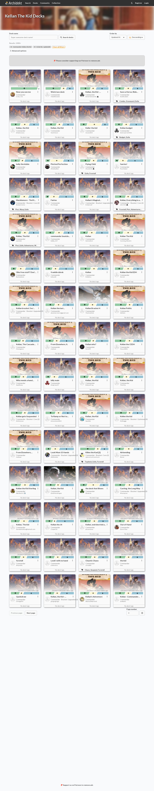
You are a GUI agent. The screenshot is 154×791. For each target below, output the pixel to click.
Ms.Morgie (54, 205)
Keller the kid (91, 128)
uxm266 (19, 241)
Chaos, (88, 570)
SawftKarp (19, 385)
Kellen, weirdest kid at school (95, 525)
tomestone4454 (56, 421)
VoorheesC (54, 133)
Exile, (87, 173)
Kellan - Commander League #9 (129, 597)
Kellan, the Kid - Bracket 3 (58, 597)
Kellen (88, 272)
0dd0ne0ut (54, 457)
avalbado (123, 601)
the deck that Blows (94, 488)
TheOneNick (89, 313)
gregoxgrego (55, 601)
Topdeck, (88, 462)
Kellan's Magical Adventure (92, 200)
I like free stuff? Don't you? (26, 272)
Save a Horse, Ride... (129, 92)
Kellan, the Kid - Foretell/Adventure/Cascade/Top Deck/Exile (96, 92)
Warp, (22, 209)
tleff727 (18, 313)
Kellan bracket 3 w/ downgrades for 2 (24, 308)
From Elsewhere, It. (59, 344)
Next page (31, 613)
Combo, (122, 101)
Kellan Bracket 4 (92, 308)
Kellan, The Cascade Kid (25, 344)
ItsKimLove (19, 421)
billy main (55, 380)
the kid (123, 561)
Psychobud (123, 169)
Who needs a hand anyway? (24, 380)
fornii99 (88, 349)
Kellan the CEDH (127, 344)
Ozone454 (88, 133)
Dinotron (88, 493)
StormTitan (123, 529)
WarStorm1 (20, 493)
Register (138, 3)
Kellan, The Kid (22, 236)
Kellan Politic (126, 308)
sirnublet (88, 565)
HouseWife (124, 349)
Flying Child (90, 164)
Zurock (122, 277)
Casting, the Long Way (130, 488)
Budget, (122, 137)
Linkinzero (54, 565)
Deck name (13, 33)
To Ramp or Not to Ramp (59, 416)
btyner (122, 457)
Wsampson (123, 493)
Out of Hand (125, 525)
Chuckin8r (88, 169)
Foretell (92, 173)
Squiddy (88, 421)
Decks (35, 3)
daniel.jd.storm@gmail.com (60, 313)
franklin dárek (57, 272)
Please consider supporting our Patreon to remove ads (78, 61)
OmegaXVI (19, 601)
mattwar (53, 349)
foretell (19, 561)
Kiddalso (88, 277)
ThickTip (123, 385)
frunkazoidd (20, 169)
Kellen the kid (126, 416)
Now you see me (23, 92)
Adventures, (136, 209)
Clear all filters (59, 47)
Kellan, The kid (22, 525)
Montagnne (20, 349)
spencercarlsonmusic (92, 457)
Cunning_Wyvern (125, 241)
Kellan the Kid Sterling (26, 488)
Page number (132, 609)
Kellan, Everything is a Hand (130, 200)
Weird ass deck (58, 92)
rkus (121, 565)
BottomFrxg (89, 385)
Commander (20, 95)
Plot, (17, 209)
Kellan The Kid (126, 236)
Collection (56, 3)
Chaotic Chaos (92, 561)
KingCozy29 (55, 385)
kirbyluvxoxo (20, 133)
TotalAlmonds (55, 96)
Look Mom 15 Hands (60, 452)
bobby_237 (54, 241)
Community (45, 3)
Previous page (16, 613)
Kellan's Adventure (93, 597)
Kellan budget (126, 128)
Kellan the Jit (56, 525)
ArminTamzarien (90, 96)
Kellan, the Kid (22, 128)
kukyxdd (53, 277)
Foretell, (123, 209)
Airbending (125, 452)
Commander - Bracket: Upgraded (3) (99, 203)
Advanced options (19, 51)
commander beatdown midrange (61, 236)
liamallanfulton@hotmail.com (25, 529)
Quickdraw (21, 597)
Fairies (54, 200)
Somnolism (89, 241)
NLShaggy (123, 421)
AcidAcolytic (124, 96)
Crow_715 (19, 96)
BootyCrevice (20, 205)
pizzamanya (89, 529)
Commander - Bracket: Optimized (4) (134, 419)
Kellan (88, 236)
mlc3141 (123, 205)
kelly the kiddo (22, 164)
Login (146, 3)
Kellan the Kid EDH (128, 272)
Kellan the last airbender (57, 308)
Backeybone (20, 277)
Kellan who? (90, 344)
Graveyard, (130, 101)
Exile (137, 101)
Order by (113, 33)
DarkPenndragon (56, 493)
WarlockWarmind (91, 601)
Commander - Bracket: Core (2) (27, 203)
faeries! (123, 164)
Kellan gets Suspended (26, 416)
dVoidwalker (55, 169)
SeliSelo (122, 313)
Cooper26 (54, 529)
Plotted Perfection (59, 164)
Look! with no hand (59, 561)
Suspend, (94, 570)
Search (28, 3)
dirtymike (19, 565)
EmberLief (88, 205)
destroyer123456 (126, 133)
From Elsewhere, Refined (23, 452)
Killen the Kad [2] (92, 452)
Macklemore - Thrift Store (25, 200)
